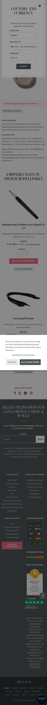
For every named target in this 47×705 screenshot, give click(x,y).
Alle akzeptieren (30, 362)
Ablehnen (12, 362)
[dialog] (23, 352)
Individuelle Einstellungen (23, 355)
